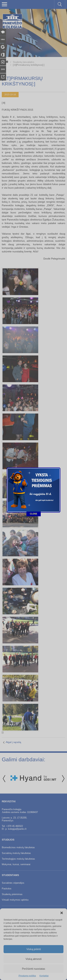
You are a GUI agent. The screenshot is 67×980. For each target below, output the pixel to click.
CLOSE (33, 514)
